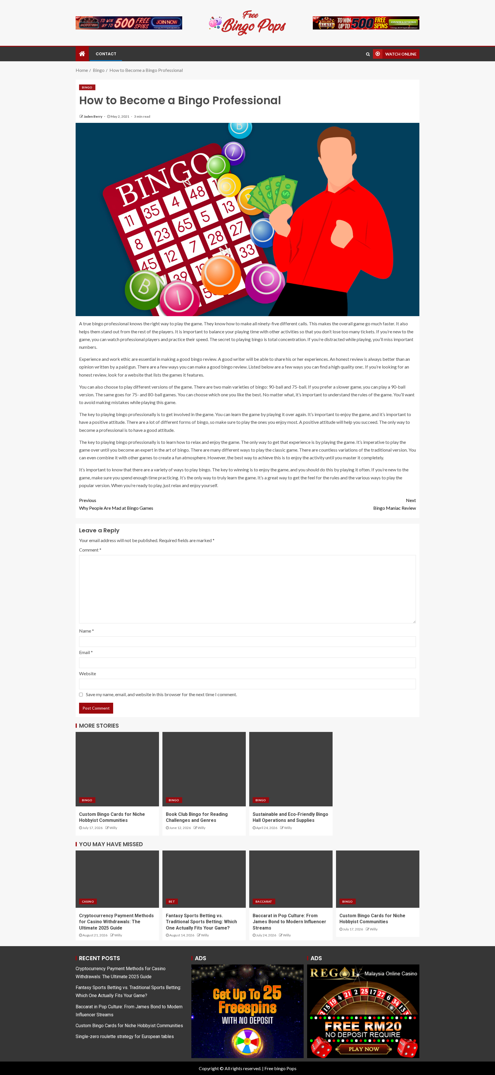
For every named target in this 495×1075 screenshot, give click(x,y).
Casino (88, 901)
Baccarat (264, 901)
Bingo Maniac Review (394, 504)
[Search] (368, 54)
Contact (106, 54)
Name (86, 630)
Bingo (87, 87)
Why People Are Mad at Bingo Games (116, 504)
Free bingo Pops (280, 1068)
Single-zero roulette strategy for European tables (125, 1036)
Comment (90, 549)
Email (86, 652)
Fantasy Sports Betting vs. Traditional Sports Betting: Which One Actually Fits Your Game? (201, 922)
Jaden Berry (93, 116)
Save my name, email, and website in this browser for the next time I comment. (161, 694)
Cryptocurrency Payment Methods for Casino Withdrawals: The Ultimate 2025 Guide (116, 922)
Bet (172, 901)
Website (87, 673)
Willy (113, 828)
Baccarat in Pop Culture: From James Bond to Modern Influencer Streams (289, 922)
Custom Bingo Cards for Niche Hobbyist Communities (129, 1025)
